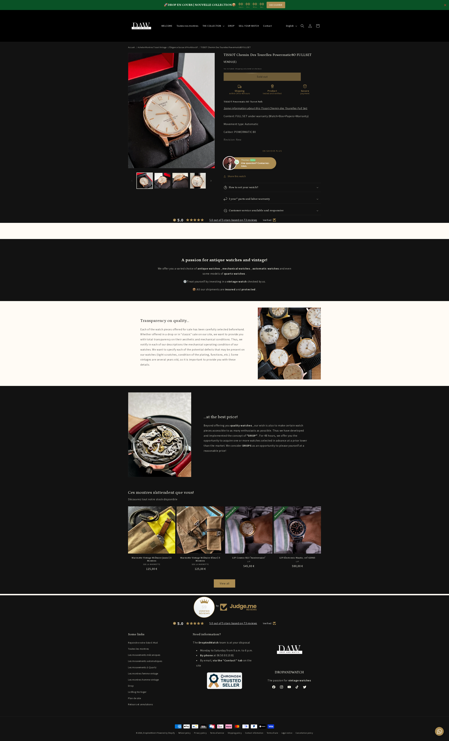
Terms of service (217, 733)
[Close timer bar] (445, 5)
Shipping (239, 69)
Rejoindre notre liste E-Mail (143, 642)
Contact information (254, 733)
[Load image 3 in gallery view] (180, 181)
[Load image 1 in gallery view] (145, 181)
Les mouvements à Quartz (142, 667)
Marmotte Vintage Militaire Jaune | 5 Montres (152, 559)
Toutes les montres (138, 648)
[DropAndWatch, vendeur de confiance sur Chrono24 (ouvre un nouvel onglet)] (224, 680)
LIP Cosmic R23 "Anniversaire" (248, 558)
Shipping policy (235, 733)
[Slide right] (211, 181)
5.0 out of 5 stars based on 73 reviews (233, 220)
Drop (131, 685)
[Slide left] (132, 181)
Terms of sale (272, 733)
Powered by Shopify (166, 733)
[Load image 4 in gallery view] (198, 181)
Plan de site (134, 698)
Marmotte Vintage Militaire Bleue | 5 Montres (200, 559)
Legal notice (287, 733)
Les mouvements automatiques (145, 661)
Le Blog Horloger (137, 691)
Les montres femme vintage (143, 673)
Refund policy (184, 733)
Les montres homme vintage (143, 679)
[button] (213, 25)
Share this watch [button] (237, 176)
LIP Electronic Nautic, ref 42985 (297, 558)
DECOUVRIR (275, 4)
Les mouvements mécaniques (144, 654)
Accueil (131, 47)
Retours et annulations (140, 704)
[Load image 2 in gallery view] (162, 181)
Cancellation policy (304, 733)
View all (224, 583)
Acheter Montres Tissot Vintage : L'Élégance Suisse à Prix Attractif (167, 47)
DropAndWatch (150, 733)
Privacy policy (200, 733)
